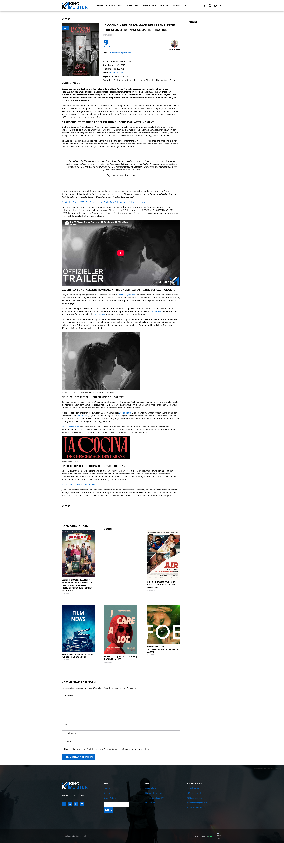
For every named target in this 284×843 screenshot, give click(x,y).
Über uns (107, 793)
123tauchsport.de (194, 798)
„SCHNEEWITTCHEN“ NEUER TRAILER (79, 484)
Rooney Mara (100, 314)
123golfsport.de (193, 788)
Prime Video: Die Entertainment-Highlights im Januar (163, 649)
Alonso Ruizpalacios (126, 294)
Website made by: (204, 836)
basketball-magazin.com (197, 803)
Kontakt (107, 788)
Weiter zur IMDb (116, 72)
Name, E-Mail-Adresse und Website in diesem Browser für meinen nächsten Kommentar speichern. (107, 749)
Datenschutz (150, 788)
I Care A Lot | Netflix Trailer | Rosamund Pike (120, 657)
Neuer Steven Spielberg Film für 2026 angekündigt (77, 655)
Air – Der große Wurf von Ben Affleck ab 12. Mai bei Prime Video (161, 585)
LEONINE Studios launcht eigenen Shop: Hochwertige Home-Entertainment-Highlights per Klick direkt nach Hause (77, 585)
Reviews (110, 5)
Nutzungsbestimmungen (155, 793)
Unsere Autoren (110, 798)
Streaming (132, 5)
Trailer (164, 5)
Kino (120, 5)
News (100, 5)
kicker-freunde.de (194, 807)
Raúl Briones (156, 311)
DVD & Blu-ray (149, 5)
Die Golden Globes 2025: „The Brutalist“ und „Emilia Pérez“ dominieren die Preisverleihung (104, 202)
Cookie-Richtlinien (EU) (154, 798)
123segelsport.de (194, 793)
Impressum (150, 803)
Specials (175, 5)
